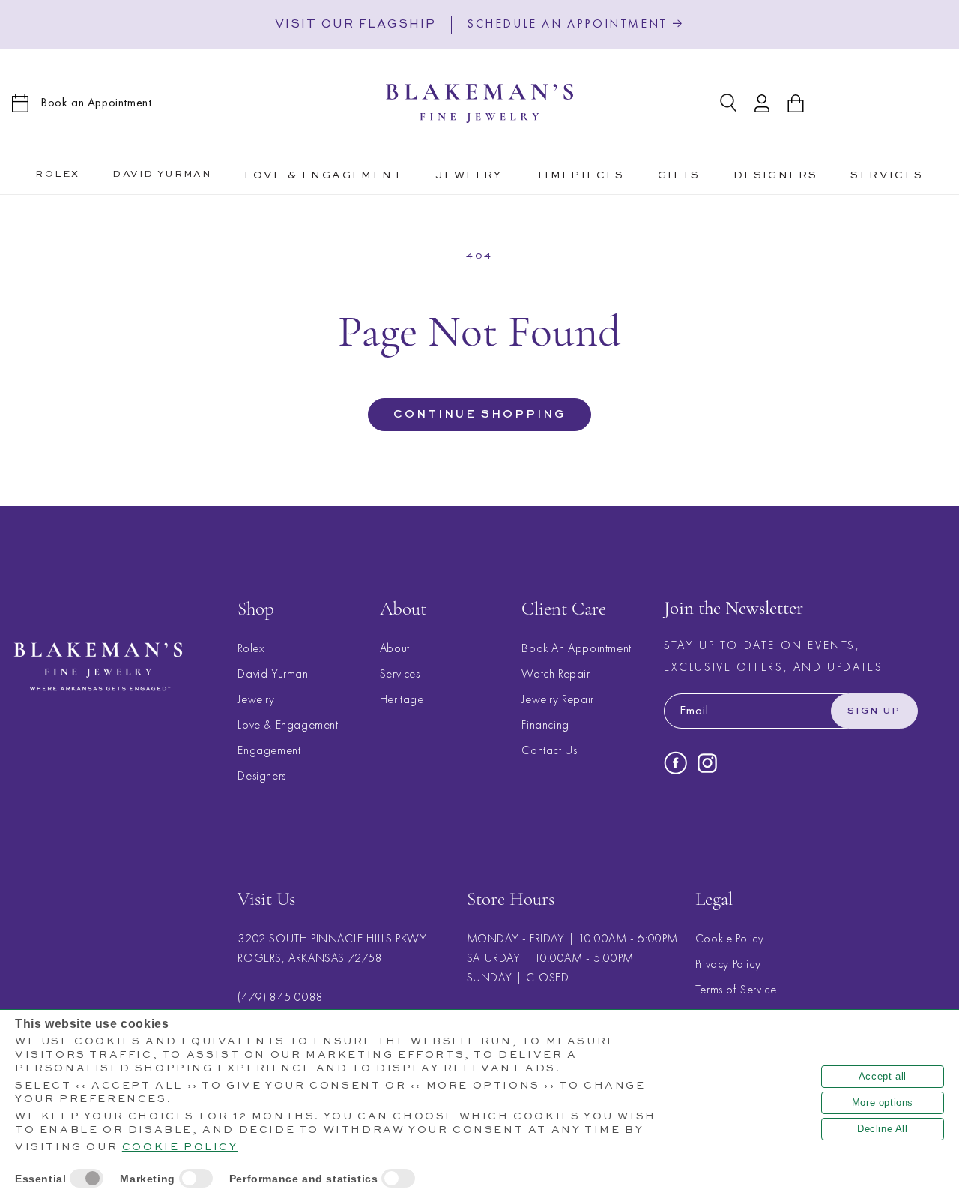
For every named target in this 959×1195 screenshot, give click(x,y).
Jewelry (256, 699)
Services (400, 673)
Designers (261, 775)
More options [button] (882, 1102)
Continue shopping (479, 414)
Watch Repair (555, 673)
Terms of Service (736, 990)
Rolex (251, 648)
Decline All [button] (882, 1128)
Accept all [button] (883, 1076)
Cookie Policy (729, 939)
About (395, 648)
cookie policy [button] (180, 1147)
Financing (545, 724)
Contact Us (549, 750)
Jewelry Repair (557, 699)
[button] (323, 173)
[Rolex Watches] (885, 103)
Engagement (269, 750)
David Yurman (273, 673)
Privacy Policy (727, 964)
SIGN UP (874, 711)
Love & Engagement (288, 724)
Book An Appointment (576, 648)
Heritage (402, 699)
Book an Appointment (95, 102)
